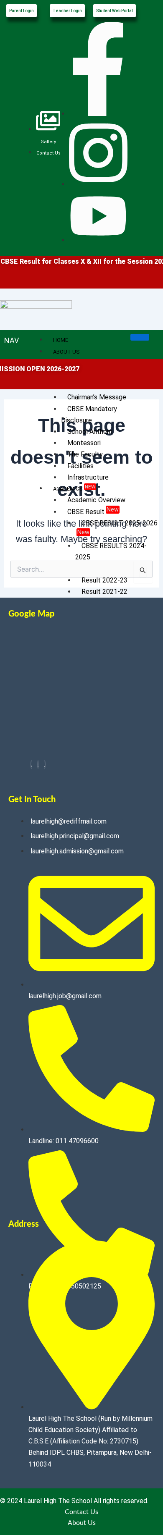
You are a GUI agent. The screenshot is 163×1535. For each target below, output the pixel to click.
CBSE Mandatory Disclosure (89, 414)
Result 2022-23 (104, 580)
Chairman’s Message (96, 397)
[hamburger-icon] (139, 337)
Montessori (84, 443)
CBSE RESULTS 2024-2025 (111, 551)
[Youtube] (45, 764)
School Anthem (89, 432)
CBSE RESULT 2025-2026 (117, 527)
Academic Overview (96, 500)
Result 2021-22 (104, 592)
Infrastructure (88, 477)
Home (60, 340)
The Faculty (85, 454)
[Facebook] (31, 764)
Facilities (80, 466)
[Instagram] (38, 764)
